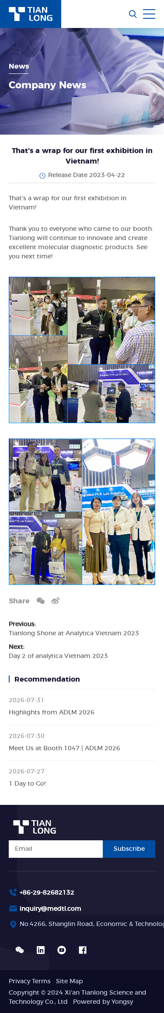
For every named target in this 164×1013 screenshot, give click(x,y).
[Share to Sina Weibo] (55, 600)
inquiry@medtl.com (50, 909)
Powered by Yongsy (103, 1002)
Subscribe (129, 849)
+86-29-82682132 (47, 893)
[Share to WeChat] (40, 600)
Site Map (69, 981)
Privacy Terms (30, 981)
